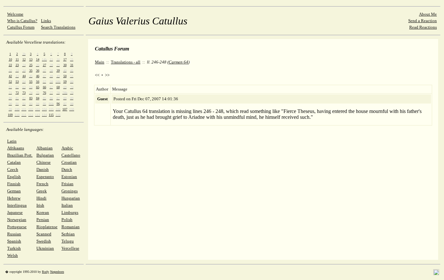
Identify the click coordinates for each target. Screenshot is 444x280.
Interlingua (17, 205)
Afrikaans (15, 148)
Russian (14, 233)
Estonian (69, 176)
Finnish (13, 183)
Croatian (69, 162)
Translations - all (125, 62)
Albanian (44, 148)
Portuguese (17, 226)
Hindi (41, 198)
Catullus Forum (20, 27)
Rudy (45, 271)
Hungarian (70, 198)
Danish (42, 169)
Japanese (15, 212)
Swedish (43, 241)
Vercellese (70, 248)
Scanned (43, 233)
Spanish (14, 241)
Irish (40, 205)
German (14, 191)
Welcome (15, 14)
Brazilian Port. (20, 155)
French (42, 183)
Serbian (68, 233)
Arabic (67, 148)
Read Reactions (423, 27)
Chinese (43, 162)
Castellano (70, 155)
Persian (42, 219)
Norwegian (16, 219)
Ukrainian (45, 248)
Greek (41, 191)
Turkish (14, 248)
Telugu (67, 241)
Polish (66, 219)
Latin (12, 141)
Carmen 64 (178, 62)
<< (97, 75)
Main (99, 62)
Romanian (70, 226)
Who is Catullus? (22, 20)
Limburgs (69, 212)
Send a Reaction (422, 20)
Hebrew (13, 198)
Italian (67, 205)
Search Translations (58, 27)
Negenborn (57, 271)
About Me (428, 14)
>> (107, 75)
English (14, 176)
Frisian (67, 183)
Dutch (66, 169)
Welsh (12, 255)
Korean (42, 212)
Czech (12, 169)
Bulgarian (45, 155)
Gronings (69, 191)
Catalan (14, 162)
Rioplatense (47, 226)
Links (46, 20)
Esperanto (45, 176)
